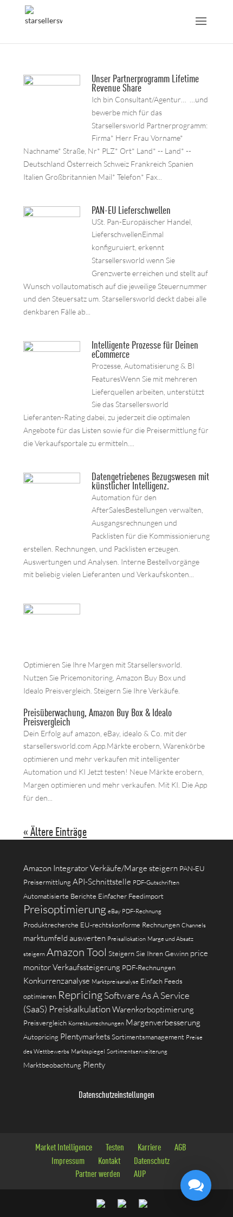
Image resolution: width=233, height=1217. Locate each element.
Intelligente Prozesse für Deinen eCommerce (145, 351)
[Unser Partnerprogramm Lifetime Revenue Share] (51, 124)
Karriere (149, 1148)
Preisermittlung (47, 882)
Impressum (68, 1161)
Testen (115, 1148)
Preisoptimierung (64, 909)
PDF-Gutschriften (156, 882)
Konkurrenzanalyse (56, 981)
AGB (180, 1148)
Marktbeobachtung (52, 1065)
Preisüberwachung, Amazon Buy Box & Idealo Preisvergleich (97, 718)
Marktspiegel (88, 1051)
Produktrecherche (51, 924)
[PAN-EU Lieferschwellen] (51, 254)
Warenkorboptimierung (153, 1009)
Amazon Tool (77, 952)
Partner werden (97, 1174)
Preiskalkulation (80, 1009)
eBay (114, 911)
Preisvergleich (45, 1022)
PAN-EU (192, 868)
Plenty (94, 1064)
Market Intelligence (63, 1148)
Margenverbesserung (163, 1022)
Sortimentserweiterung (137, 1051)
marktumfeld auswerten (64, 938)
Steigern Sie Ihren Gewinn (148, 953)
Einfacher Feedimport (131, 896)
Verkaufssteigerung (86, 967)
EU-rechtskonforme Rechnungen (130, 924)
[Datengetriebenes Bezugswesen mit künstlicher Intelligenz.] (51, 520)
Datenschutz (152, 1161)
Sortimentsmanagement (148, 1036)
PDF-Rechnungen (149, 967)
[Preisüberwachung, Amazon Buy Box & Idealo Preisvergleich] (51, 651)
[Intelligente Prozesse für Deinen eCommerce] (51, 389)
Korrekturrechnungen (96, 1023)
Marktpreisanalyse (115, 981)
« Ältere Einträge (55, 833)
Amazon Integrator (55, 868)
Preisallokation (126, 939)
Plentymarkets (85, 1036)
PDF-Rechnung (141, 911)
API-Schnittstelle (102, 881)
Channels (194, 925)
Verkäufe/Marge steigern (134, 868)
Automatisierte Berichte (59, 896)
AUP (140, 1174)
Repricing (80, 995)
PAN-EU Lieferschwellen (131, 211)
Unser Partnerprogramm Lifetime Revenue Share (145, 84)
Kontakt (109, 1161)
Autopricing (41, 1036)
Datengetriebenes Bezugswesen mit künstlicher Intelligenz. (150, 482)
